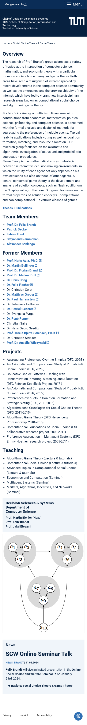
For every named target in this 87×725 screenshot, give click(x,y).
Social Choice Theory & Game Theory (41, 685)
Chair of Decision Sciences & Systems (25, 18)
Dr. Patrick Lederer (20, 309)
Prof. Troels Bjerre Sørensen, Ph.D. (31, 333)
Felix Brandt (14, 669)
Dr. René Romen (18, 319)
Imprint (24, 715)
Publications (23, 208)
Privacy (7, 715)
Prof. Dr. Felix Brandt (21, 225)
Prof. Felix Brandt (17, 522)
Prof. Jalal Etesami (18, 526)
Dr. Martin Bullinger (20, 265)
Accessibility (44, 715)
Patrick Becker (17, 229)
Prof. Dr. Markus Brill (21, 275)
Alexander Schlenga (21, 244)
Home (6, 43)
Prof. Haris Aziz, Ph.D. (22, 261)
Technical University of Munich (21, 28)
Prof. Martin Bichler (19, 517)
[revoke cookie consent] (78, 716)
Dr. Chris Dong (17, 280)
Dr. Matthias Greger (20, 294)
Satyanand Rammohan (22, 239)
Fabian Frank (16, 234)
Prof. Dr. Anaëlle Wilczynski (26, 343)
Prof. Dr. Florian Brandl (22, 270)
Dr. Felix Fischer (18, 285)
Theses (8, 208)
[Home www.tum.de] (76, 21)
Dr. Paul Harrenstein (21, 299)
